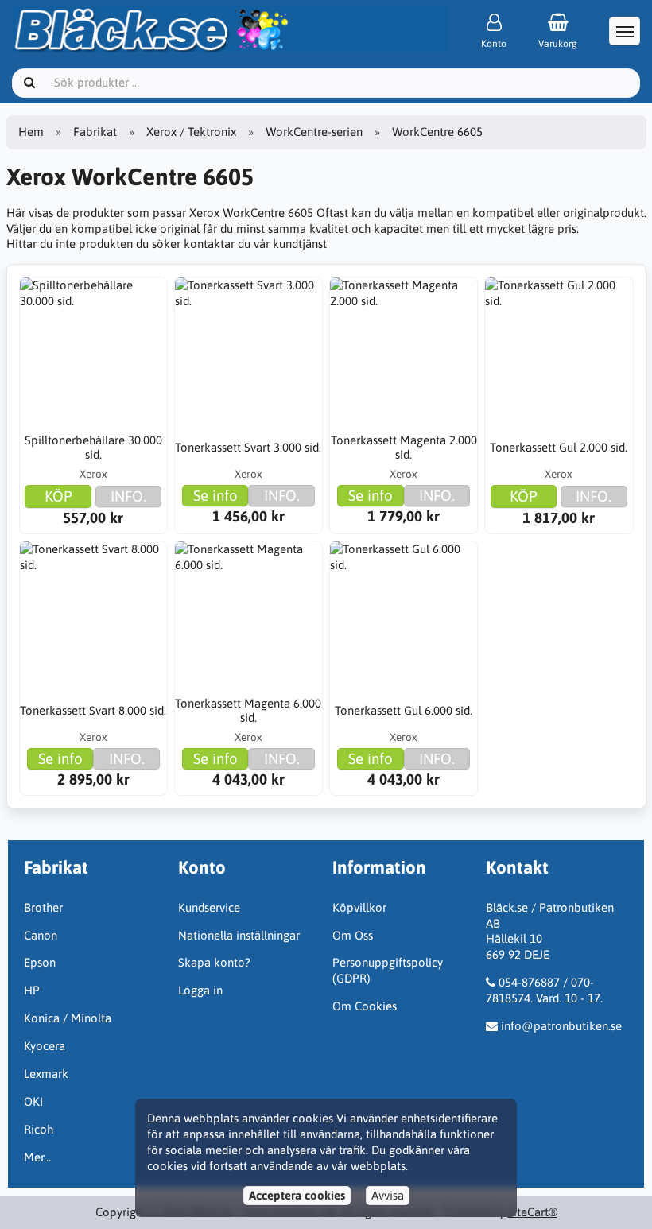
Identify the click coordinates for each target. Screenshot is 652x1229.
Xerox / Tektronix (191, 131)
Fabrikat (95, 131)
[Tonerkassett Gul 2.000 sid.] (559, 351)
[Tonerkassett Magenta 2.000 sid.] (404, 351)
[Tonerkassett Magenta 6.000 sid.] (249, 615)
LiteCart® (532, 1212)
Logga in (200, 990)
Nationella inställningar (239, 935)
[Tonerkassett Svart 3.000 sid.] (249, 351)
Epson (40, 962)
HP (32, 990)
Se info (215, 495)
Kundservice (209, 907)
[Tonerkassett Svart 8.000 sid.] (94, 615)
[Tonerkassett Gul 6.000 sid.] (404, 615)
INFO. (128, 496)
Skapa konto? (214, 962)
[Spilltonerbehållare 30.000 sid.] (94, 351)
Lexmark (46, 1073)
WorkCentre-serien (314, 131)
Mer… (37, 1157)
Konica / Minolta (67, 1018)
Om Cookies (364, 1006)
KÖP (58, 496)
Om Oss (352, 935)
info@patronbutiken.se (561, 1026)
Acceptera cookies (297, 1195)
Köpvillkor (359, 907)
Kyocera (44, 1046)
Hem (31, 131)
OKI (33, 1101)
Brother (43, 907)
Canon (40, 935)
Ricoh (38, 1129)
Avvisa (387, 1195)
